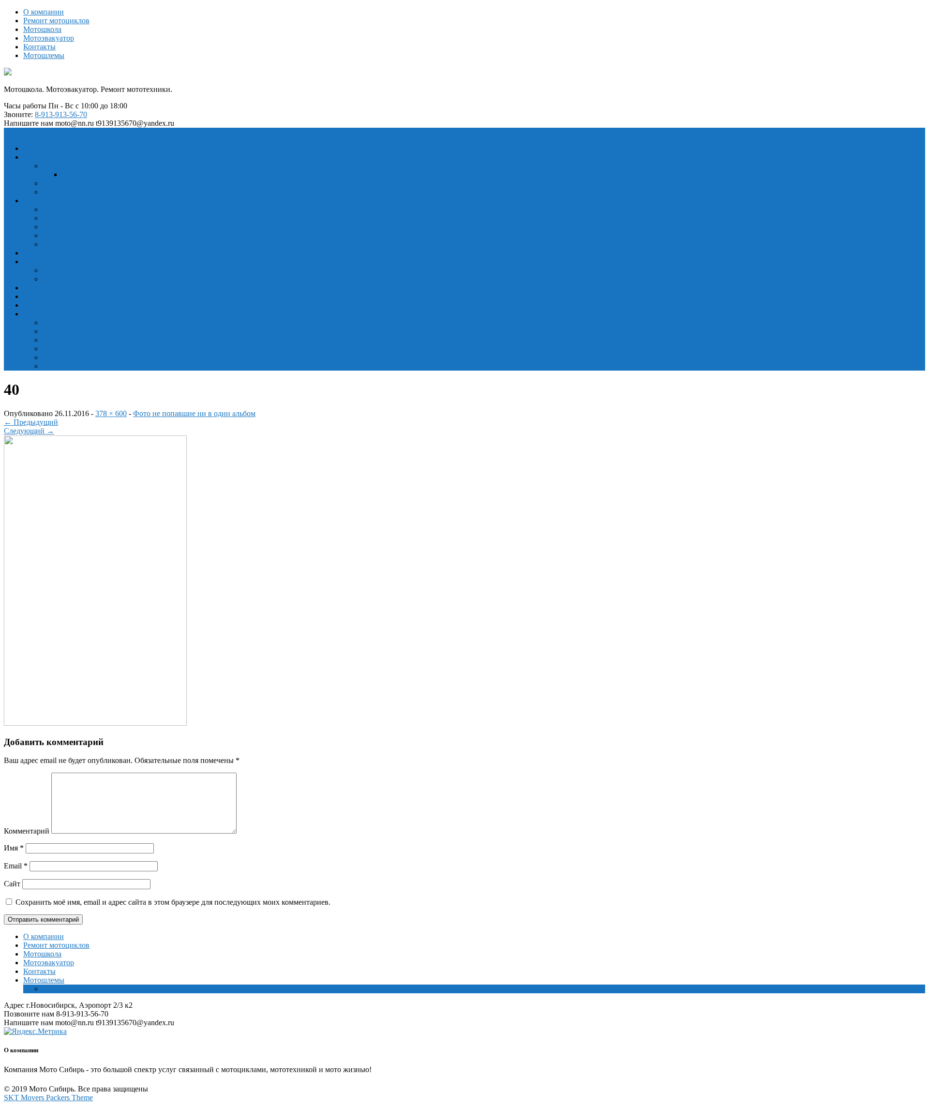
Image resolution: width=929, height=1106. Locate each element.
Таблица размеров (73, 366)
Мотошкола (42, 29)
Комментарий (26, 831)
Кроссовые (61, 348)
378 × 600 (111, 413)
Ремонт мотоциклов (56, 20)
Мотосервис (43, 200)
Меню (14, 132)
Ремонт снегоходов (74, 235)
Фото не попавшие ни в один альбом (194, 413)
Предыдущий (31, 422)
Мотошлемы (43, 55)
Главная (36, 148)
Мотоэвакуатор (48, 38)
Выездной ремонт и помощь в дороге (104, 279)
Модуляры (60, 331)
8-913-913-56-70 (61, 114)
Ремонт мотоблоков (75, 244)
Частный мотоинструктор (85, 183)
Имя (14, 848)
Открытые (60, 340)
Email (16, 866)
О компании (43, 12)
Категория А (83, 174)
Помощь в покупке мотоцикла (93, 270)
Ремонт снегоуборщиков (83, 227)
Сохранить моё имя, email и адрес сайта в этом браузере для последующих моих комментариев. (172, 902)
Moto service (43, 288)
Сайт (12, 884)
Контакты (39, 47)
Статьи (34, 296)
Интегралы (61, 322)
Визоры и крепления (77, 357)
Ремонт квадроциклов (79, 218)
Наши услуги (45, 261)
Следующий (29, 431)
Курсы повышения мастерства (93, 192)
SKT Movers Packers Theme (48, 1097)
